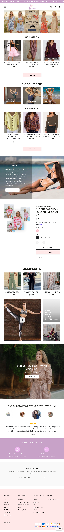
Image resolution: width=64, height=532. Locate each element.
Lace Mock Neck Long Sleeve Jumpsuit (51, 292)
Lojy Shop (10, 523)
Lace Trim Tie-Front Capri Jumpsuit (32, 292)
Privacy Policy (22, 510)
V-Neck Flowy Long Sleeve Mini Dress (51, 63)
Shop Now (12, 190)
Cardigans (7, 515)
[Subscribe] (45, 477)
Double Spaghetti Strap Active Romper (49, 315)
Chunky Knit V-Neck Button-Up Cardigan (32, 135)
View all (32, 75)
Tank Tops (7, 510)
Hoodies (6, 502)
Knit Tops (7, 512)
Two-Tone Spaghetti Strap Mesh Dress (12, 63)
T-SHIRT (6, 500)
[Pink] (37, 230)
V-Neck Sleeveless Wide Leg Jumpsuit (12, 292)
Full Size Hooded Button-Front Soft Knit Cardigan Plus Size (12, 137)
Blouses (6, 505)
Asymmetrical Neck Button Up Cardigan (51, 135)
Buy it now (48, 252)
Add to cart (48, 247)
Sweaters (7, 507)
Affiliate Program (38, 512)
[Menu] (5, 7)
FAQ (34, 505)
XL (50, 237)
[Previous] (7, 414)
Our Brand (36, 500)
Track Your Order (38, 507)
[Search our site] (51, 7)
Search (20, 500)
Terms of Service (23, 502)
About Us (36, 502)
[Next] (56, 414)
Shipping (35, 510)
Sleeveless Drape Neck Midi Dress (32, 63)
